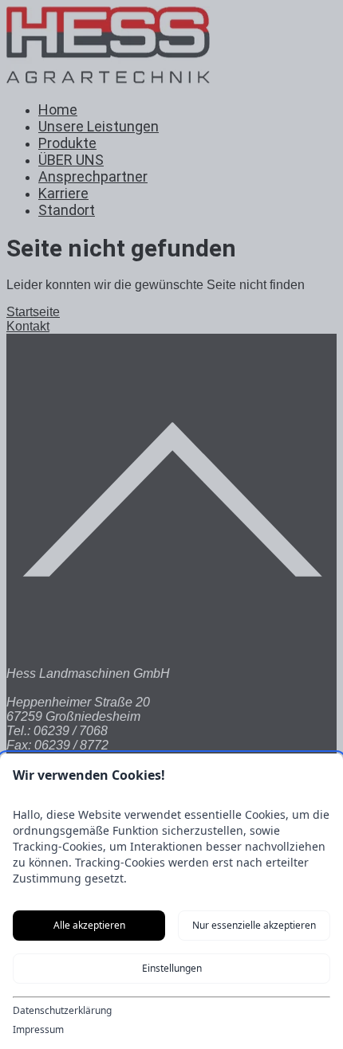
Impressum (38, 1030)
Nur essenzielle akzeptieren (254, 925)
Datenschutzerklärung (62, 1010)
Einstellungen (172, 968)
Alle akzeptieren (89, 925)
